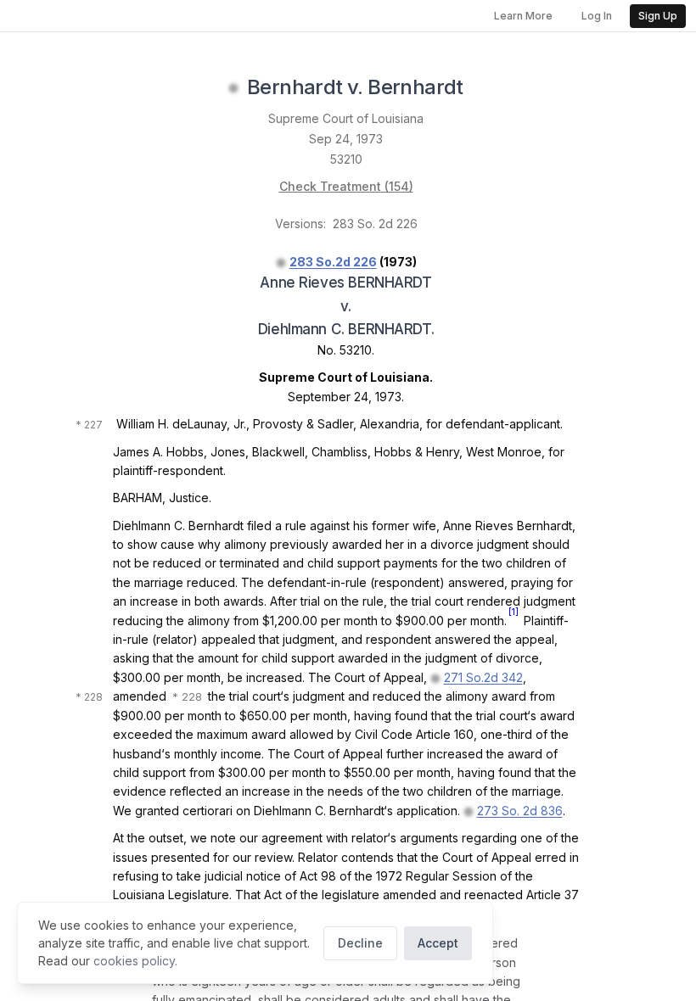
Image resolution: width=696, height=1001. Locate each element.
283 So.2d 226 (333, 261)
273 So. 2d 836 (520, 810)
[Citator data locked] (233, 88)
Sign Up (657, 15)
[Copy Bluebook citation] (482, 88)
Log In (596, 15)
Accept (438, 943)
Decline (360, 943)
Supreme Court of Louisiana (346, 118)
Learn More (523, 15)
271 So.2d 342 (483, 677)
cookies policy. (135, 960)
